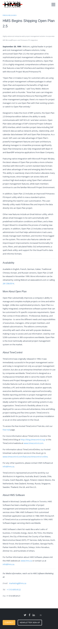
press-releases (10, 15)
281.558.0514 (8, 283)
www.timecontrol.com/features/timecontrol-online (25, 456)
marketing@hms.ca (17, 583)
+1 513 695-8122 (14, 589)
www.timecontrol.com (33, 443)
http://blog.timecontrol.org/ (33, 439)
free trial (6, 429)
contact (9, 623)
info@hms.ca (8, 466)
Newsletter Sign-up (30, 623)
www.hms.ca (26, 560)
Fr (41, 615)
